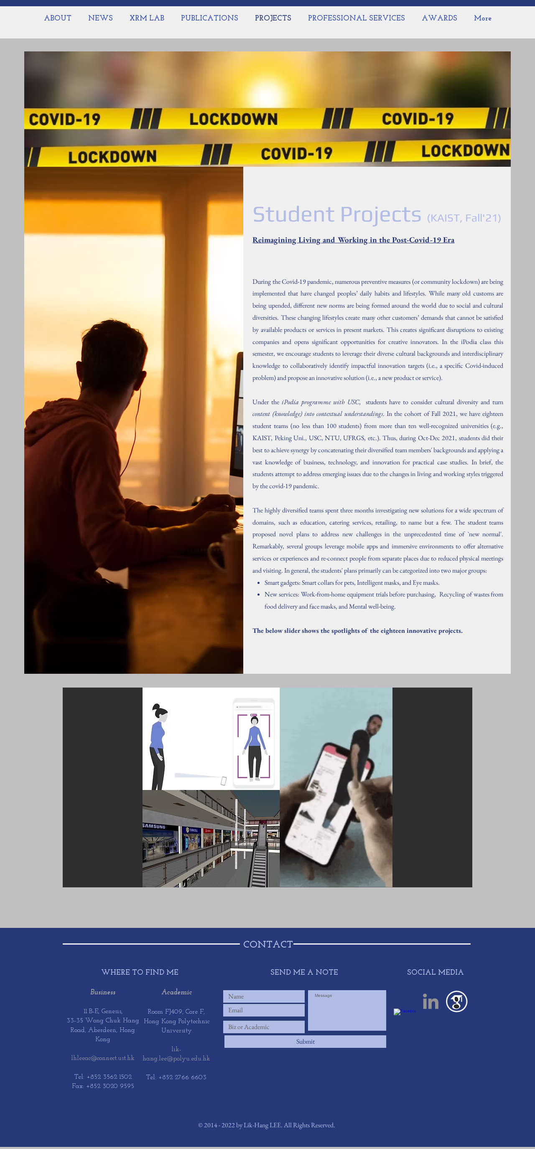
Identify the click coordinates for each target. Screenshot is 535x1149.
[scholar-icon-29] (457, 1001)
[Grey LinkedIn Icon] (431, 1001)
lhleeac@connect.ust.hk (103, 1058)
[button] (267, 787)
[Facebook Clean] (405, 1020)
